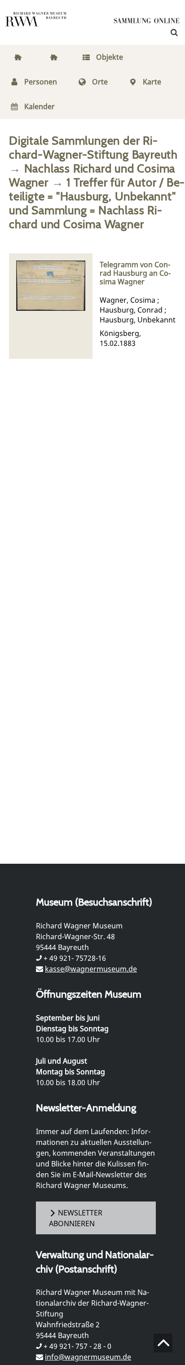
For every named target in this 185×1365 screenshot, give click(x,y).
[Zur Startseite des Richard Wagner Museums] (35, 24)
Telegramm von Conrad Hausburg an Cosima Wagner (135, 274)
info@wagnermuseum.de (88, 1357)
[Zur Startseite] (147, 22)
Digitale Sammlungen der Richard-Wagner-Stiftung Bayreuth (93, 147)
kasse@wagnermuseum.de (91, 969)
